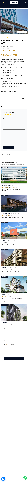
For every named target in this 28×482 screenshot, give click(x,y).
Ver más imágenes (22, 32)
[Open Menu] (25, 2)
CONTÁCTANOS (14, 358)
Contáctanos (14, 2)
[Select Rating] (4, 114)
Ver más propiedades (7, 333)
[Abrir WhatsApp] (25, 478)
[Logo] (2, 2)
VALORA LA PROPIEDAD (8, 112)
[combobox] (6, 344)
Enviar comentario (9, 147)
